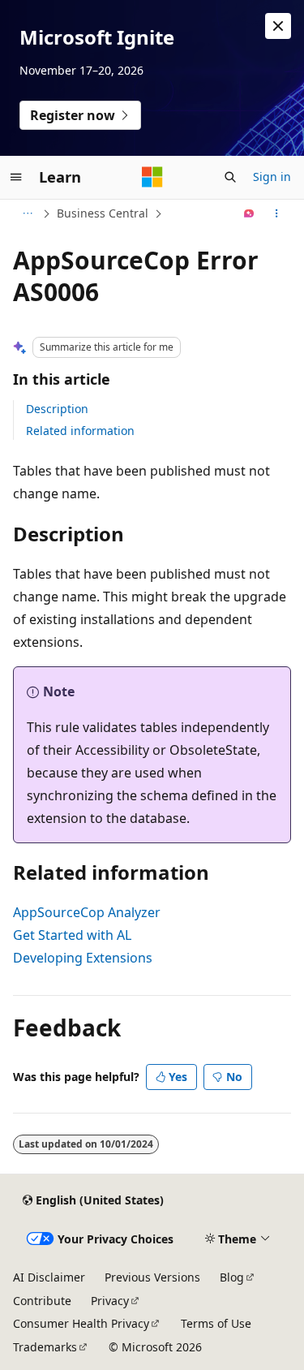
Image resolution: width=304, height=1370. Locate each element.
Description (57, 408)
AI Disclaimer (49, 1277)
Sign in (272, 176)
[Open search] (230, 177)
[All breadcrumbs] (27, 213)
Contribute (42, 1300)
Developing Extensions (82, 958)
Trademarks (45, 1347)
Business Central (102, 213)
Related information (80, 430)
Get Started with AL (72, 935)
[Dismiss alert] (278, 26)
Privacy (110, 1300)
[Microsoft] (152, 176)
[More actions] (277, 213)
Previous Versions (152, 1277)
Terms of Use (216, 1323)
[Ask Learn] (249, 213)
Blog (232, 1277)
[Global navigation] (16, 177)
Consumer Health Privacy (81, 1323)
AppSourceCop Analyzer (87, 912)
